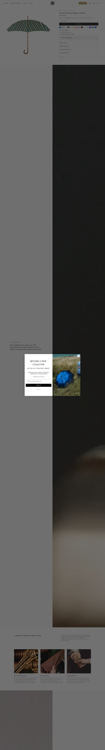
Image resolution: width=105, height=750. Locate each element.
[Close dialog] (78, 356)
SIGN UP (38, 385)
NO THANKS (38, 389)
